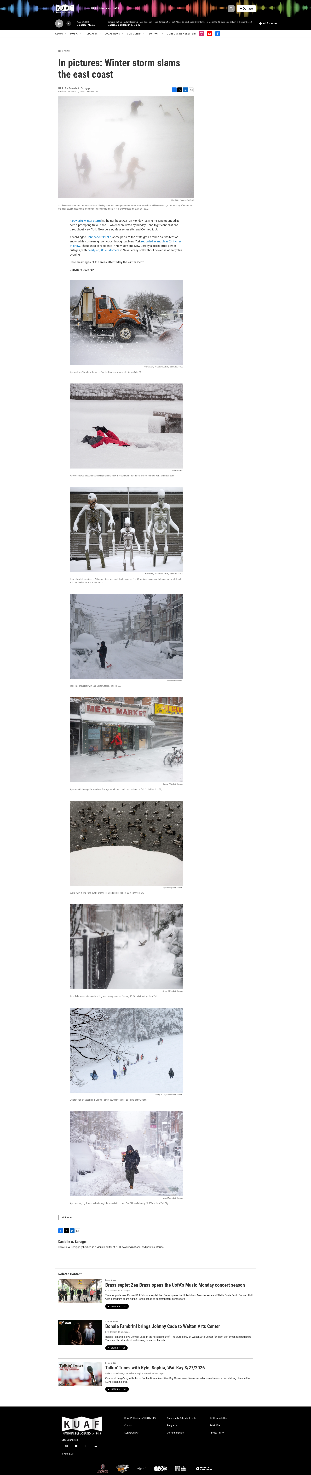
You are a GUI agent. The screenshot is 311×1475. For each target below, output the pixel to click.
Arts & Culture (111, 1321)
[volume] (69, 23)
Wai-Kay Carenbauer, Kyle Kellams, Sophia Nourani (128, 1373)
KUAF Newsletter (218, 1418)
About (59, 33)
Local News (112, 33)
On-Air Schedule (175, 1433)
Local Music (110, 1280)
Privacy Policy (217, 1433)
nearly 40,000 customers (103, 250)
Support (154, 33)
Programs (172, 1425)
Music (74, 33)
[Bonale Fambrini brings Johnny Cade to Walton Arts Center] (80, 1332)
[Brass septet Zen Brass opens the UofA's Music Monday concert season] (80, 1291)
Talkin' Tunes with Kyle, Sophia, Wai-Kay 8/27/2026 (155, 1368)
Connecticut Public (99, 237)
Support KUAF (131, 1433)
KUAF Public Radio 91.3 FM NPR (140, 1418)
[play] (59, 23)
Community (134, 33)
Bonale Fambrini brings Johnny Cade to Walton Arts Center (162, 1326)
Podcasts (91, 33)
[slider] (74, 23)
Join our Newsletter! (181, 33)
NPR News (64, 50)
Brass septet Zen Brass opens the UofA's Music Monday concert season (175, 1285)
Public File (215, 1425)
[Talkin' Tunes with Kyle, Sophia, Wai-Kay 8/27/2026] (80, 1374)
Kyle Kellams (111, 1290)
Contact (128, 1425)
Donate (248, 8)
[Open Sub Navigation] (65, 33)
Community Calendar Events (181, 1418)
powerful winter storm (86, 220)
